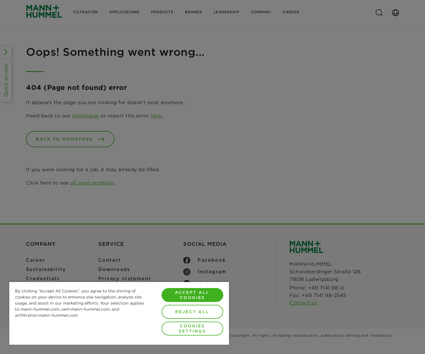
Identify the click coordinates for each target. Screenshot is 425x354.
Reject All (192, 311)
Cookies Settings (192, 328)
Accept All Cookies (192, 295)
